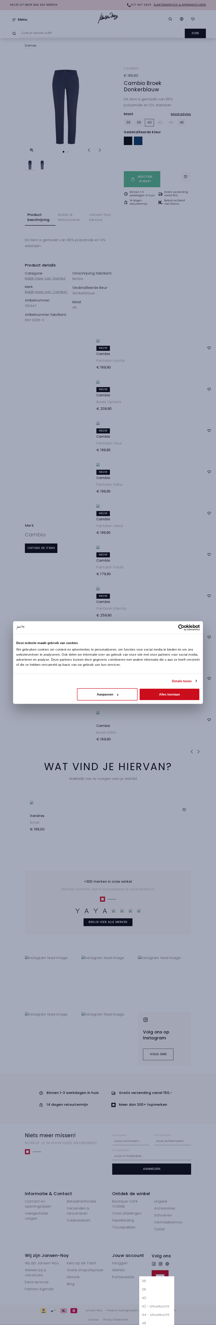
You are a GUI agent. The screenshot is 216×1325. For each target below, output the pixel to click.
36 (144, 1281)
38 (144, 1289)
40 (144, 1298)
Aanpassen (105, 694)
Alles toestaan (169, 694)
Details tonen (182, 681)
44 (156, 1315)
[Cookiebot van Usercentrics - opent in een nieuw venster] (181, 627)
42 (155, 1306)
